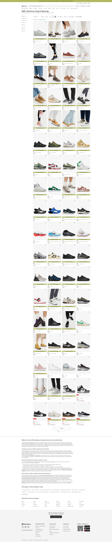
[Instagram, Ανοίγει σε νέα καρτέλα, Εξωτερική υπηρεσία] (23, 527)
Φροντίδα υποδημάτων (69, 529)
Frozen (80, 502)
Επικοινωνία (41, 534)
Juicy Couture (35, 506)
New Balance (58, 502)
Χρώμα (47, 16)
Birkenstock (58, 504)
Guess (46, 504)
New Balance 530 (70, 506)
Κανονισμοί (54, 534)
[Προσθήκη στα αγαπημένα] (46, 22)
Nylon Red (34, 504)
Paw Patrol (69, 502)
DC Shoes (23, 504)
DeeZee (46, 506)
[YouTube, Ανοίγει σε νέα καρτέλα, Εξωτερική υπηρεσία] (25, 527)
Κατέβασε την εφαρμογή (83, 3)
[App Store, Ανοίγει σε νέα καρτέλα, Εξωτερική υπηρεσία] (87, 528)
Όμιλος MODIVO (56, 527)
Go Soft (57, 501)
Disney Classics (47, 502)
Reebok (46, 501)
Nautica (23, 502)
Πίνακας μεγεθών (69, 527)
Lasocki (34, 502)
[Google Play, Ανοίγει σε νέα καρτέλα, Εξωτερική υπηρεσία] (87, 526)
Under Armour (58, 506)
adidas (69, 501)
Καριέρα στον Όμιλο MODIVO (56, 529)
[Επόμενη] (109, 1)
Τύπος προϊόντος (60, 16)
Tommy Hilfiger (81, 504)
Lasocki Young (81, 501)
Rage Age (69, 504)
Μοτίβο (65, 16)
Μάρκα (53, 16)
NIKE (22, 501)
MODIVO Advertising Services (56, 532)
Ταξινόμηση (35, 16)
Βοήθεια (89, 3)
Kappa (34, 501)
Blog (78, 3)
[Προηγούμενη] (2, 1)
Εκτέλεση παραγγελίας (42, 529)
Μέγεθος (42, 16)
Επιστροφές (41, 527)
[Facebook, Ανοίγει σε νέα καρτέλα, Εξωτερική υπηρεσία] (28, 527)
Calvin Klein (81, 506)
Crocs (23, 506)
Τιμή (50, 16)
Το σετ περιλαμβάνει (71, 16)
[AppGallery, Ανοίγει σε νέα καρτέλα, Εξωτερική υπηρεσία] (87, 530)
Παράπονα (41, 532)
